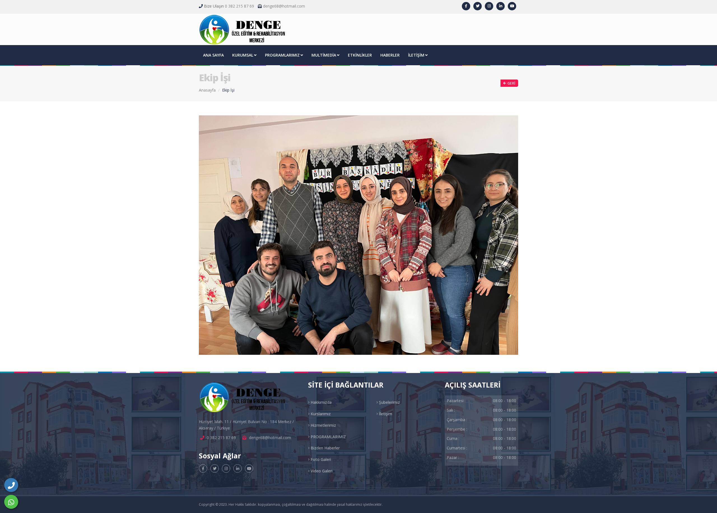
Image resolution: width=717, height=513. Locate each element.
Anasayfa (207, 90)
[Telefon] (11, 485)
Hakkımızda (320, 402)
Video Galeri (320, 471)
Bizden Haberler (324, 448)
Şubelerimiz (389, 402)
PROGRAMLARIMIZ (282, 55)
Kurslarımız (320, 413)
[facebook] (466, 6)
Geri (511, 83)
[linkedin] (500, 6)
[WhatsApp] (11, 502)
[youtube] (512, 6)
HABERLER (390, 55)
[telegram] (477, 6)
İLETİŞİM (416, 55)
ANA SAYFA (213, 55)
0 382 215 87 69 (239, 6)
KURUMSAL (242, 55)
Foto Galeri (320, 459)
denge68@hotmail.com (284, 6)
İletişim (385, 413)
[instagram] (489, 6)
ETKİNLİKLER (360, 55)
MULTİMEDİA (323, 55)
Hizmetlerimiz (322, 425)
